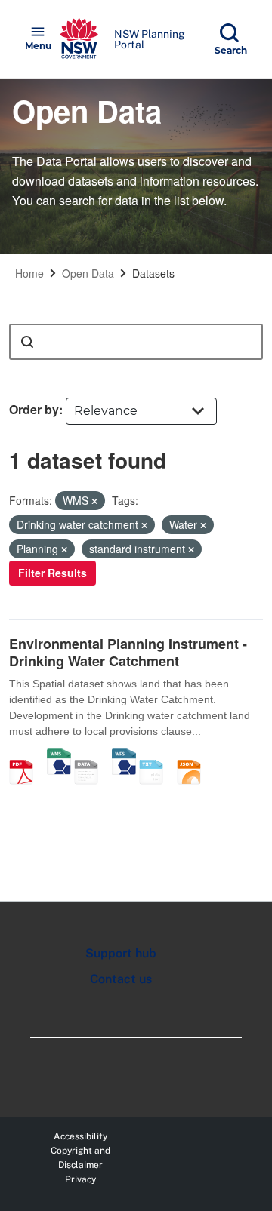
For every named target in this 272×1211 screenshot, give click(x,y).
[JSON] (194, 756)
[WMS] (59, 756)
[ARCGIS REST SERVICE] (91, 756)
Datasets (153, 273)
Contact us (121, 979)
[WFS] (124, 756)
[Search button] (27, 342)
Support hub (120, 953)
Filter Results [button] (52, 572)
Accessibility (80, 1136)
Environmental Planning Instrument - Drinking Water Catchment (128, 652)
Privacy (80, 1179)
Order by (34, 409)
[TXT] (156, 756)
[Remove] (94, 501)
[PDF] (26, 756)
